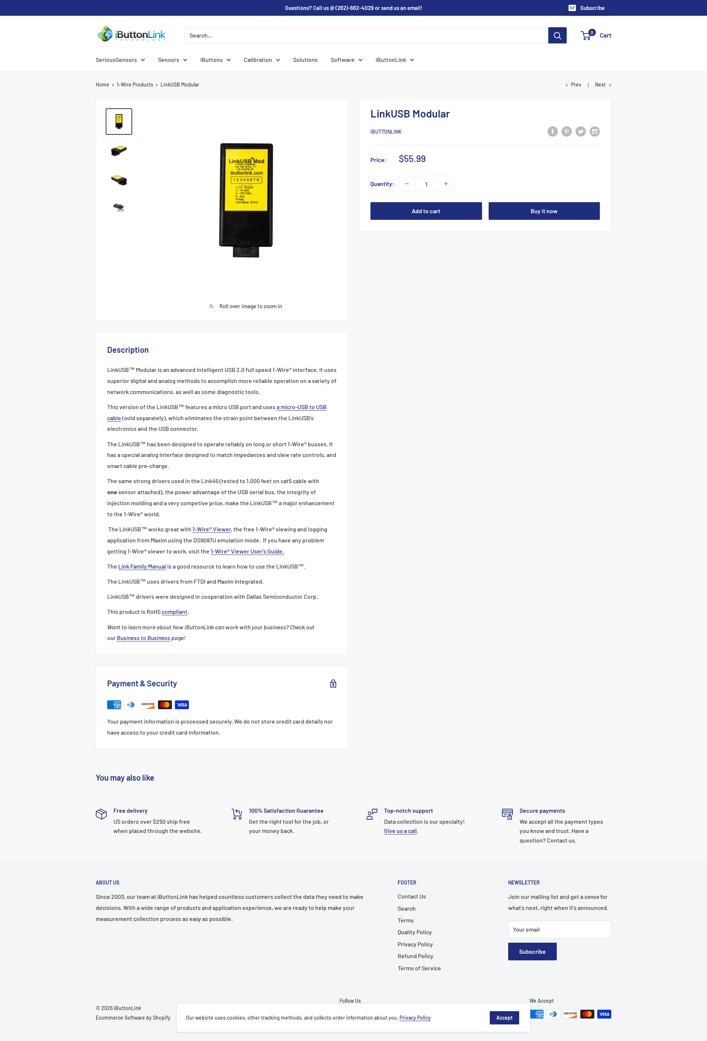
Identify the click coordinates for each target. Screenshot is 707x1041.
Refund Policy (415, 955)
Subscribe (592, 7)
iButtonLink (391, 59)
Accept (504, 1017)
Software (343, 59)
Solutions (305, 59)
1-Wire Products (135, 84)
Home (102, 84)
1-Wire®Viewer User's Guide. (247, 551)
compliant (174, 611)
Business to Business (143, 637)
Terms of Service (419, 967)
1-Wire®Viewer (212, 528)
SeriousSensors (116, 59)
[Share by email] (595, 131)
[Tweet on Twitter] (581, 131)
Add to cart (426, 210)
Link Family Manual (142, 566)
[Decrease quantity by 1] (407, 183)
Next (600, 84)
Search (407, 908)
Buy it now (544, 210)
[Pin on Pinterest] (567, 131)
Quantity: (382, 183)
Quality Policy (415, 931)
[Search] (557, 35)
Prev (576, 84)
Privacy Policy (415, 943)
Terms (406, 920)
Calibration (258, 59)
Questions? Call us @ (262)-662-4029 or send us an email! (353, 7)
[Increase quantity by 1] (446, 183)
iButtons (211, 59)
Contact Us (412, 896)
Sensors (168, 59)
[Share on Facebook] (553, 131)
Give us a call (400, 830)
